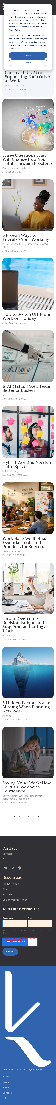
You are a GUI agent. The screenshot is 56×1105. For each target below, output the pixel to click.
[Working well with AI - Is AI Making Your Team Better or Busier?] (28, 356)
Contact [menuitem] (7, 853)
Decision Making (10, 168)
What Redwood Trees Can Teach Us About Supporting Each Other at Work (27, 74)
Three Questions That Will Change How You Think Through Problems (27, 159)
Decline (28, 62)
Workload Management (30, 795)
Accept (28, 55)
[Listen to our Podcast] (19, 868)
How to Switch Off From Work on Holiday (26, 316)
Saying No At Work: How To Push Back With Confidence (26, 787)
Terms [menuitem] (5, 1081)
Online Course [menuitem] (10, 884)
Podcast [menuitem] (7, 894)
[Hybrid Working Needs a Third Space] (28, 432)
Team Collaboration (15, 85)
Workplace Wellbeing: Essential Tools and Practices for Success (24, 542)
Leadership (25, 168)
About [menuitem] (5, 858)
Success (39, 244)
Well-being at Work (25, 244)
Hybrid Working (10, 471)
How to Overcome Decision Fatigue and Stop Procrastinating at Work (25, 624)
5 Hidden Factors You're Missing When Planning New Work (26, 707)
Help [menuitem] (4, 1098)
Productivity (8, 244)
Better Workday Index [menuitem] (14, 899)
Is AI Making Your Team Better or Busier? (26, 388)
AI (3, 395)
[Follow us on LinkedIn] (5, 868)
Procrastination (10, 635)
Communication (10, 795)
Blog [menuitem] (5, 889)
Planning (6, 715)
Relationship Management (15, 798)
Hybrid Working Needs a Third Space (26, 464)
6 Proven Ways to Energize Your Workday (25, 237)
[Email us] (12, 868)
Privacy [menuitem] (6, 1076)
